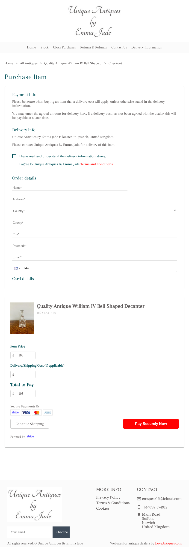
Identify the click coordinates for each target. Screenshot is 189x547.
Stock (44, 47)
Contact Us (119, 47)
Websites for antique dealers (130, 543)
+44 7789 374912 (155, 507)
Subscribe (61, 532)
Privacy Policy (108, 497)
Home (31, 47)
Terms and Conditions (96, 164)
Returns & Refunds (93, 47)
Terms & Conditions (113, 503)
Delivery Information (146, 47)
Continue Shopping (30, 424)
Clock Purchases (64, 47)
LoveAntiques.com (168, 543)
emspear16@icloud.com (162, 499)
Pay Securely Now (151, 424)
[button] (16, 268)
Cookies (102, 508)
